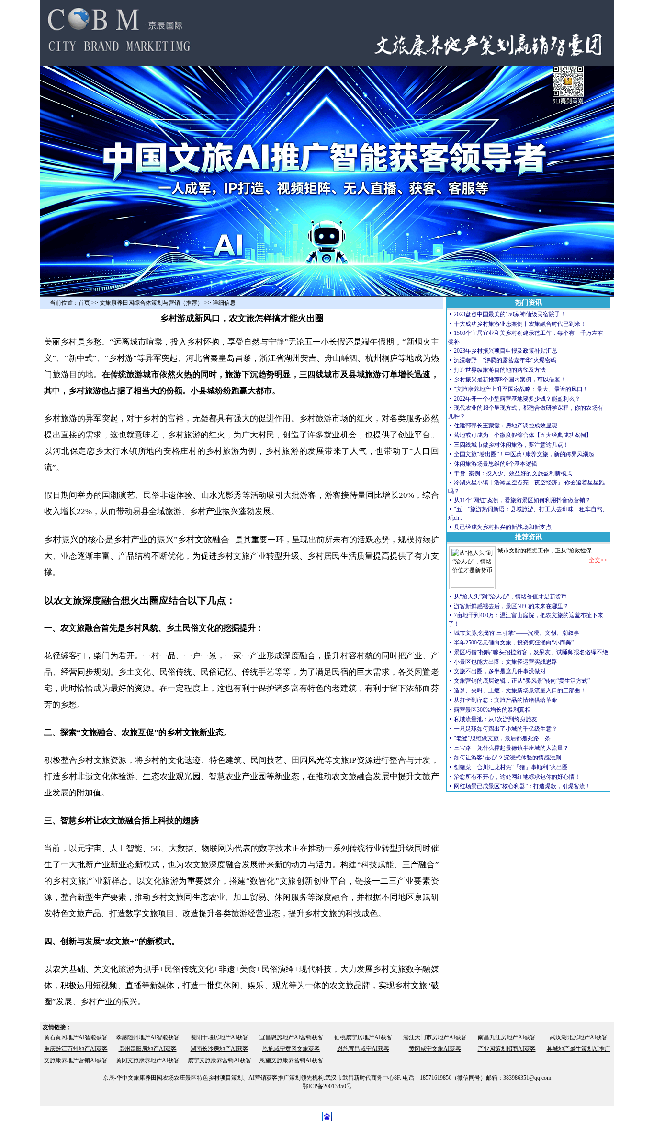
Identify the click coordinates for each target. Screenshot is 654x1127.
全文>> (598, 560)
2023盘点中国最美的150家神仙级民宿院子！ (510, 314)
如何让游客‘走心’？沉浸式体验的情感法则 (507, 757)
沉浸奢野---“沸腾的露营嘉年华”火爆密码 (505, 360)
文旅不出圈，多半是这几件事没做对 (500, 671)
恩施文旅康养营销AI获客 (291, 1060)
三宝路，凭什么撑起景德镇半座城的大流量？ (511, 748)
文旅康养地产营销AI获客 (76, 1060)
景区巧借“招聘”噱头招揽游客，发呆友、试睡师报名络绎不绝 (531, 652)
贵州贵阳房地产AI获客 (148, 1049)
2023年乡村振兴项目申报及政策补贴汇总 (505, 350)
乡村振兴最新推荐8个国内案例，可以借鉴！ (510, 379)
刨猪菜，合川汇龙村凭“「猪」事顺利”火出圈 (511, 767)
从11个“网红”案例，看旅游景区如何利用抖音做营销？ (522, 500)
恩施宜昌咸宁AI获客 (363, 1049)
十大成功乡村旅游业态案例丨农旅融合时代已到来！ (520, 324)
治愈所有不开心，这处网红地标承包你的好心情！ (517, 776)
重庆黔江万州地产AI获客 (76, 1049)
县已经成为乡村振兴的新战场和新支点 (503, 527)
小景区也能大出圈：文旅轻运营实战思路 (505, 661)
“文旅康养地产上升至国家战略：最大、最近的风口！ (522, 389)
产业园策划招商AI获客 (507, 1049)
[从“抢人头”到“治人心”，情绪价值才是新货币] (472, 586)
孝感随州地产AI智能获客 (148, 1037)
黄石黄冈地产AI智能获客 (76, 1037)
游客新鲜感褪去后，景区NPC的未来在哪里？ (511, 606)
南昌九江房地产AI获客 (507, 1037)
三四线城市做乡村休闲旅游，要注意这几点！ (511, 444)
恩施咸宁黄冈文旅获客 (291, 1049)
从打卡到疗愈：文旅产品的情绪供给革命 (505, 700)
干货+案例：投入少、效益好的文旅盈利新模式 (513, 473)
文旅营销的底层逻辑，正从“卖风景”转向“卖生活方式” (522, 681)
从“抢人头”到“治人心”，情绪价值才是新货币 (510, 596)
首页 (84, 302)
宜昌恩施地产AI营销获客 (291, 1037)
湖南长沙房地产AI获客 (219, 1049)
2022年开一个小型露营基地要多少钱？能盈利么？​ (517, 398)
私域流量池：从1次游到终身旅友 (495, 719)
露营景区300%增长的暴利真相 (492, 709)
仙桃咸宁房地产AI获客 (363, 1037)
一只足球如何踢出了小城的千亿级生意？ (505, 728)
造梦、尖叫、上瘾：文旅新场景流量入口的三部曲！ (520, 690)
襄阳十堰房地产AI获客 (219, 1037)
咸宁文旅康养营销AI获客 (219, 1060)
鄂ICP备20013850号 (327, 1086)
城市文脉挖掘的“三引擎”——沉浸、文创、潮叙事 (516, 633)
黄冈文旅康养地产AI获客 (148, 1060)
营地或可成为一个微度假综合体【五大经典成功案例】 (523, 435)
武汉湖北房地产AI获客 (579, 1037)
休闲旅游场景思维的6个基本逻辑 (495, 463)
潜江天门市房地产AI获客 (435, 1037)
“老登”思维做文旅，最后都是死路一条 (502, 738)
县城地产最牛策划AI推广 (578, 1049)
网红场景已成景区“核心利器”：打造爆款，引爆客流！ (522, 786)
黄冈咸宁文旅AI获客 (435, 1049)
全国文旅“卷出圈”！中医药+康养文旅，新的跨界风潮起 (524, 454)
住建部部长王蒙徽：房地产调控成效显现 (505, 425)
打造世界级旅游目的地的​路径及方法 (500, 370)
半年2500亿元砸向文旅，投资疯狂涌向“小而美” (514, 642)
